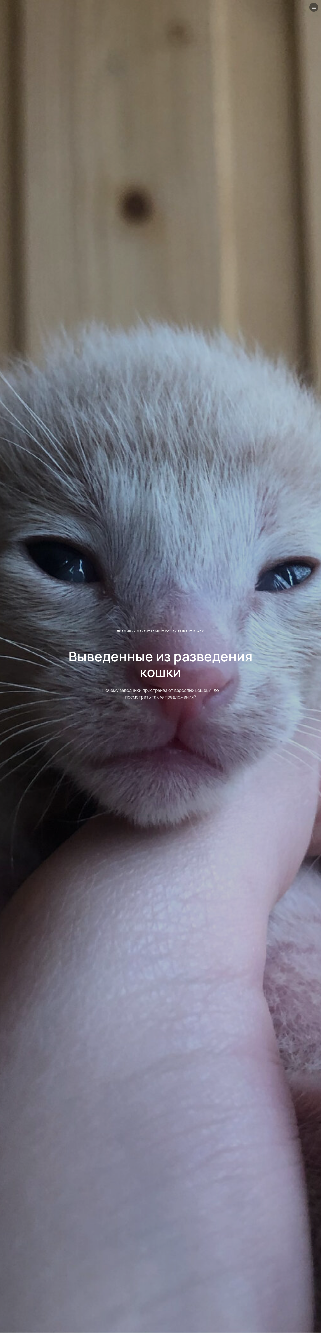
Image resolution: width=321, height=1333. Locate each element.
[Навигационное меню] (314, 7)
